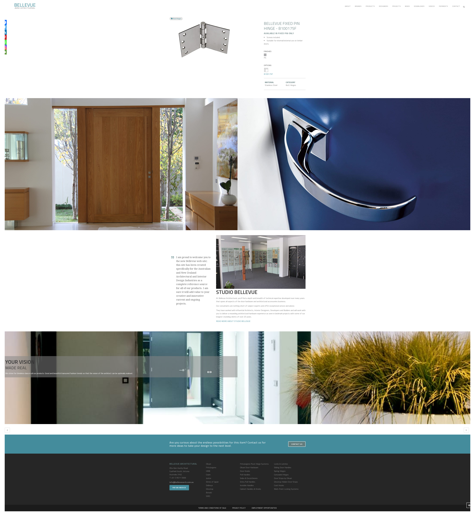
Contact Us (296, 444)
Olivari (208, 463)
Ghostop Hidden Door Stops (286, 481)
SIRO (208, 496)
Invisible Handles (247, 485)
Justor (208, 478)
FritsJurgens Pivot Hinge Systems (254, 463)
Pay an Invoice (179, 487)
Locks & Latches (281, 463)
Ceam (208, 474)
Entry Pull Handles (247, 481)
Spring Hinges (279, 471)
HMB (208, 471)
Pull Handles (245, 474)
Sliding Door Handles (282, 467)
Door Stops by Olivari (283, 478)
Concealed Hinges (281, 474)
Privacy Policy (239, 508)
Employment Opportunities (264, 508)
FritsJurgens (211, 467)
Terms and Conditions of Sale (212, 508)
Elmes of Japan (212, 481)
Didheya (209, 485)
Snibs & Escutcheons (249, 478)
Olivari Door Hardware (249, 467)
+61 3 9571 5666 (178, 477)
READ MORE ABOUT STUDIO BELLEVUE (233, 321)
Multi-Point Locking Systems (286, 489)
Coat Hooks (279, 485)
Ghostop (209, 489)
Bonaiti (209, 492)
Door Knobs (245, 471)
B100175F (268, 74)
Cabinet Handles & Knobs (250, 489)
